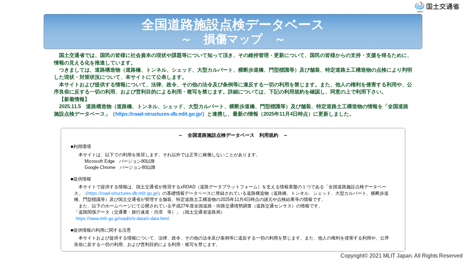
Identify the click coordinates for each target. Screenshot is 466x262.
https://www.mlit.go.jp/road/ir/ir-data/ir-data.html (122, 218)
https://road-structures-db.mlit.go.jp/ (158, 114)
